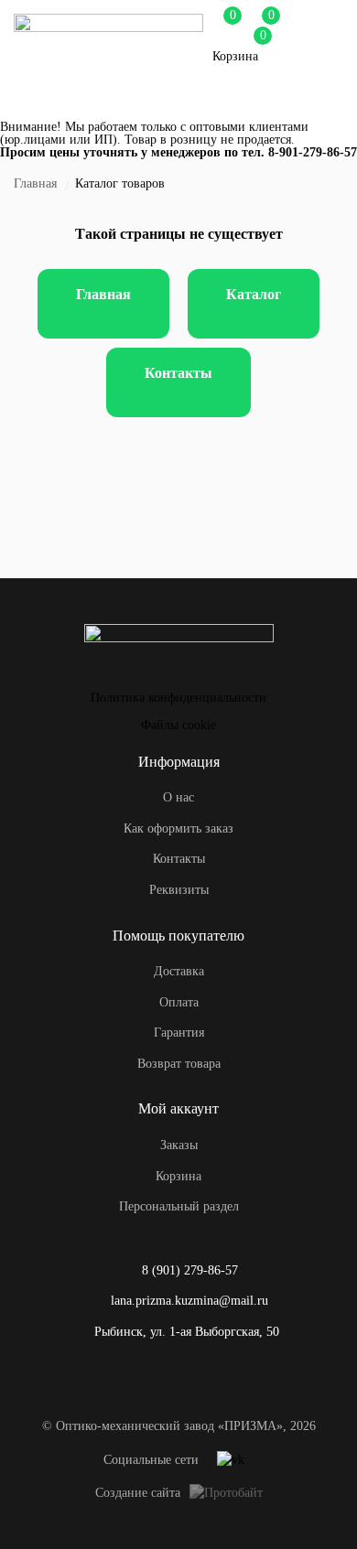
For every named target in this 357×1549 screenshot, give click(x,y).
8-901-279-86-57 (312, 152)
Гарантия (179, 1032)
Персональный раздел (179, 1206)
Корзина (178, 1176)
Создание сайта (137, 1493)
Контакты (178, 373)
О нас (178, 797)
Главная (35, 183)
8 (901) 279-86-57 (190, 1270)
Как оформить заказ (178, 828)
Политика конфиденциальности (178, 698)
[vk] (231, 1460)
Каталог (253, 294)
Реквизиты (179, 890)
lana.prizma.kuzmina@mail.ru (189, 1300)
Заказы (179, 1145)
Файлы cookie (178, 725)
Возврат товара (179, 1063)
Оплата (179, 1002)
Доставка (179, 971)
